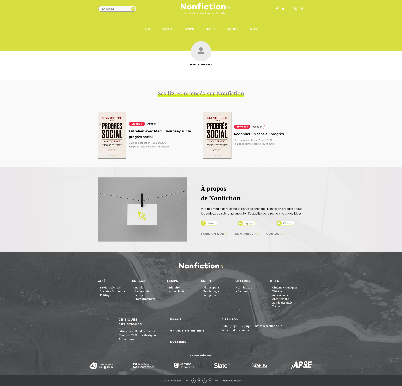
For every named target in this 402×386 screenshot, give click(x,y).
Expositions (126, 339)
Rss (295, 9)
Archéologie (177, 291)
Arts (253, 29)
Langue (242, 291)
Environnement (144, 299)
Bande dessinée (282, 302)
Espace (167, 29)
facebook (277, 9)
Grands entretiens (187, 330)
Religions (209, 295)
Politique (106, 295)
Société (104, 291)
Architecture (280, 299)
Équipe (249, 223)
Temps (189, 29)
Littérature (245, 287)
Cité (148, 29)
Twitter (199, 380)
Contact (273, 234)
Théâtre (277, 291)
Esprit (210, 29)
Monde (138, 287)
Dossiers (178, 341)
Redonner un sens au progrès (259, 134)
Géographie (141, 291)
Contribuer (245, 234)
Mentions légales (232, 380)
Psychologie (211, 291)
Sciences (115, 287)
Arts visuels (280, 295)
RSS (204, 380)
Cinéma (277, 287)
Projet (211, 223)
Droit (103, 287)
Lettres (232, 29)
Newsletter (301, 9)
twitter (283, 9)
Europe (139, 295)
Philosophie (211, 287)
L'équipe (245, 326)
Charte (287, 223)
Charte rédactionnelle (267, 326)
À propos (229, 319)
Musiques (291, 287)
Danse (276, 306)
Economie (137, 123)
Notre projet (229, 326)
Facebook (193, 380)
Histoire (174, 287)
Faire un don (212, 234)
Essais (176, 319)
